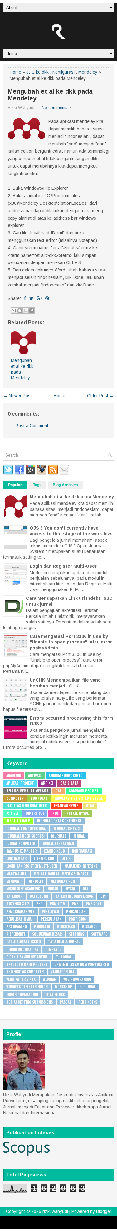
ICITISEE (12, 813)
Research (90, 926)
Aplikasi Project (20, 782)
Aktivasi (34, 775)
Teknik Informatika (22, 949)
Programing (16, 926)
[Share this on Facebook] (25, 298)
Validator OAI (62, 971)
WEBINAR (49, 979)
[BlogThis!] (20, 310)
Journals (58, 836)
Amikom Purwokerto (66, 775)
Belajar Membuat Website (27, 790)
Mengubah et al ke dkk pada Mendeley (50, 95)
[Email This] (14, 310)
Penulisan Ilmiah (20, 919)
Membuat (13, 881)
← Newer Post (17, 395)
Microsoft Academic (23, 888)
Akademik (13, 775)
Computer (14, 798)
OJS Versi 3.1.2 (17, 903)
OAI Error (14, 896)
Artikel (47, 782)
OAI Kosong (39, 896)
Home (15, 72)
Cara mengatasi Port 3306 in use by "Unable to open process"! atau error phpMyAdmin (71, 642)
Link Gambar (16, 858)
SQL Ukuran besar (47, 933)
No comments (54, 107)
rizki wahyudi (55, 1211)
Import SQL (35, 813)
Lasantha (93, 1220)
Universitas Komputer (25, 971)
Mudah (52, 888)
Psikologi (42, 926)
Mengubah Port (64, 881)
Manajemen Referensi (81, 865)
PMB (75, 903)
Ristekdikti (15, 933)
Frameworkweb (66, 805)
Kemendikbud (54, 850)
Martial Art (16, 873)
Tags (37, 485)
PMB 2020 (93, 903)
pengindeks (87, 1002)
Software (99, 933)
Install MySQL (77, 813)
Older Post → (100, 395)
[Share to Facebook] (31, 310)
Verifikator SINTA (21, 979)
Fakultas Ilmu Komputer (26, 805)
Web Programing (77, 979)
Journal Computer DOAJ (26, 828)
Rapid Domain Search (85, 1225)
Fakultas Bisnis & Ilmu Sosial (79, 798)
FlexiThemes (42, 1220)
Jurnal (79, 836)
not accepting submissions (29, 1002)
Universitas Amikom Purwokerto (81, 964)
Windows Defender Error (27, 986)
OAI (85, 888)
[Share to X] (25, 310)
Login (66, 858)
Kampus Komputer (21, 850)
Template (53, 949)
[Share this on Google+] (39, 298)
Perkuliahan (51, 919)
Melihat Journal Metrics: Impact (61, 873)
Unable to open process (26, 964)
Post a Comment (32, 425)
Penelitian (50, 911)
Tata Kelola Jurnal (64, 941)
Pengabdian (75, 911)
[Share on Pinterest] (47, 298)
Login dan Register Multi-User (63, 566)
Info (54, 813)
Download (39, 798)
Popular (15, 485)
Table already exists (23, 941)
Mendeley (87, 72)
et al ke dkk (37, 72)
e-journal (87, 986)
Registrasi (66, 926)
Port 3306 (77, 919)
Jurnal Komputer (20, 843)
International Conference (59, 820)
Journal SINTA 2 (66, 828)
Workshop (63, 986)
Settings (76, 933)
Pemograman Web (20, 911)
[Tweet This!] (31, 298)
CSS (58, 790)
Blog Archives (65, 485)
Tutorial (63, 956)
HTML (90, 805)
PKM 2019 (57, 903)
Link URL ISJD (44, 858)
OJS (103, 896)
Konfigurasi (63, 72)
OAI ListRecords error (74, 896)
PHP (39, 903)
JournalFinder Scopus (25, 836)
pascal (65, 1002)
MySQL (71, 888)
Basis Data (69, 782)
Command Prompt (84, 790)
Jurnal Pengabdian (58, 843)
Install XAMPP (18, 820)
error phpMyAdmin (22, 994)
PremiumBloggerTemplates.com (39, 1225)
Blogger (103, 1211)
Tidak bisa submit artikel (27, 956)
